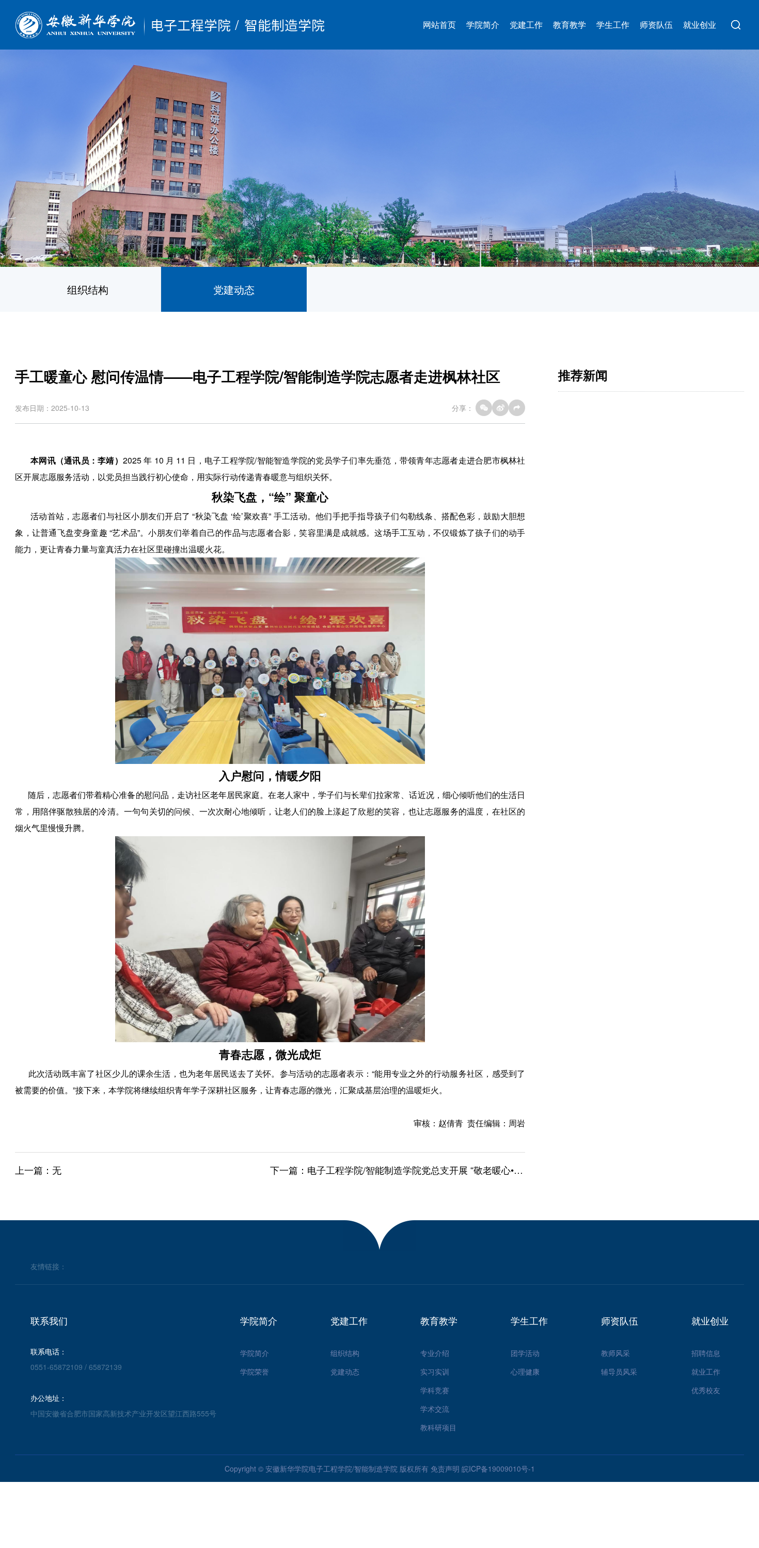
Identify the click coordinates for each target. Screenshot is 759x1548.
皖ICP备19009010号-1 (498, 1468)
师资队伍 (656, 24)
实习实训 (434, 1371)
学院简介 (482, 24)
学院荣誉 (254, 1371)
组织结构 (87, 289)
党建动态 (234, 289)
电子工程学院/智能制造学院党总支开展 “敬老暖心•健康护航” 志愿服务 (450, 1169)
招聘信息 (705, 1353)
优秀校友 (705, 1390)
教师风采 (615, 1353)
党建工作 (526, 24)
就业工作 (705, 1371)
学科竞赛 (434, 1390)
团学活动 (525, 1353)
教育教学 (569, 24)
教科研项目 (438, 1427)
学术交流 (434, 1408)
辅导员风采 (619, 1371)
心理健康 (525, 1371)
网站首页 (439, 24)
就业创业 (699, 24)
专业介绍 (434, 1353)
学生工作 (612, 24)
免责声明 (445, 1468)
